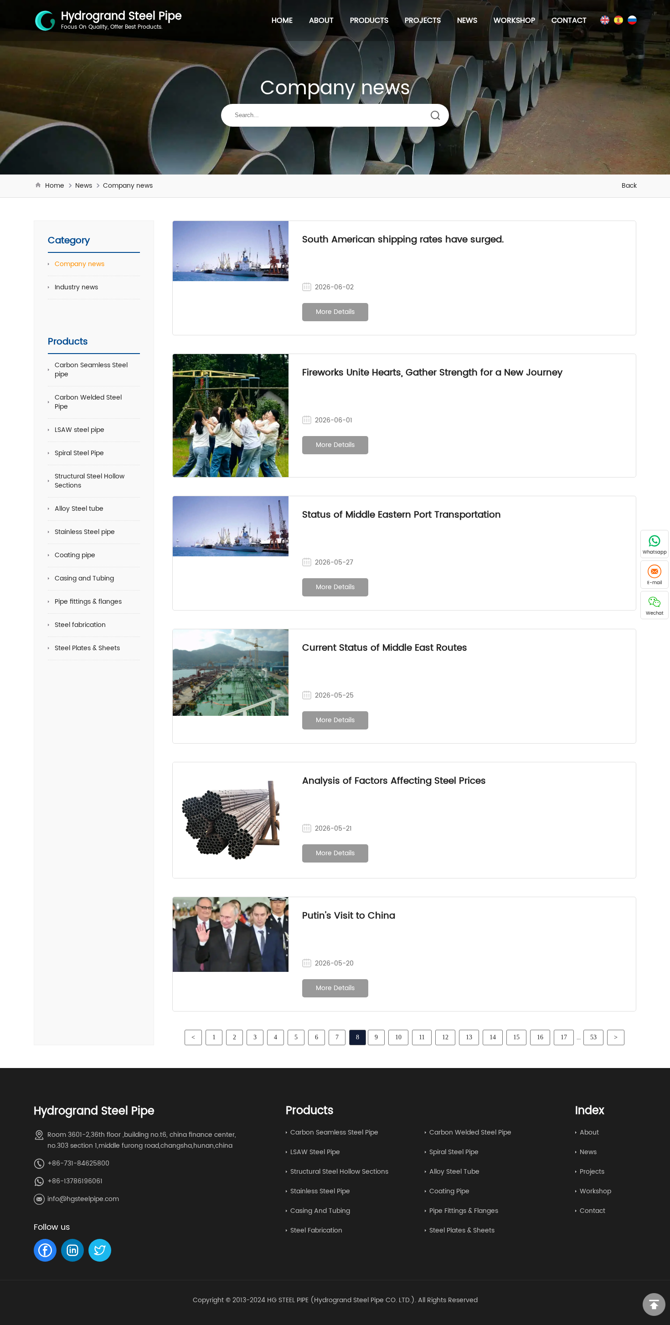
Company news (128, 185)
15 (516, 1037)
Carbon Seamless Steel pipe (91, 370)
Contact (569, 20)
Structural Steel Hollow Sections (89, 481)
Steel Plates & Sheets (87, 648)
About (321, 20)
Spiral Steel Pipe (79, 453)
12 (445, 1037)
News (467, 20)
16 (540, 1037)
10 (398, 1037)
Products (369, 20)
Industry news (76, 287)
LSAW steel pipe (79, 430)
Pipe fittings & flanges (88, 601)
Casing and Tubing (84, 578)
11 (422, 1037)
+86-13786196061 (75, 1181)
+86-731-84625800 (78, 1163)
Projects (423, 20)
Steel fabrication (80, 625)
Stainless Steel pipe (85, 532)
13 (469, 1037)
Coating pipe (75, 555)
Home (282, 20)
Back (629, 185)
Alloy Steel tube (79, 508)
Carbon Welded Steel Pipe (88, 402)
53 (593, 1037)
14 (493, 1037)
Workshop (514, 20)
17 (564, 1037)
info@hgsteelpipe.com (83, 1199)
